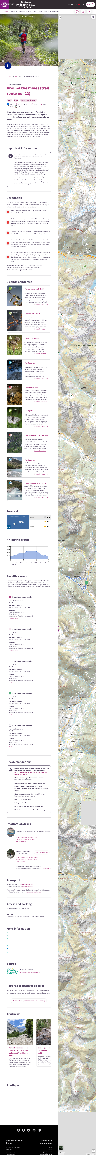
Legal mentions (47, 1152)
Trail (16, 77)
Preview (5, 12)
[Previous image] (3, 40)
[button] (93, 1151)
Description (14, 12)
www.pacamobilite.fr (26, 885)
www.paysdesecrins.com (33, 892)
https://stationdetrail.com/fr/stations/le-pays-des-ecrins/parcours (30, 773)
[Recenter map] (60, 17)
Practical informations (51, 12)
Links (50, 1147)
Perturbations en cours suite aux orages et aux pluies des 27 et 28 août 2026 (18, 1052)
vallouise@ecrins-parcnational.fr (26, 859)
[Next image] (55, 40)
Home (10, 77)
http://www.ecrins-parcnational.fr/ (27, 857)
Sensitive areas (37, 12)
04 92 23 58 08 (20, 861)
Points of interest (25, 12)
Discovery (71, 4)
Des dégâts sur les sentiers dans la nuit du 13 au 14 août (49, 1050)
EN (81, 4)
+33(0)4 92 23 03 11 (22, 841)
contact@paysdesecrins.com (25, 840)
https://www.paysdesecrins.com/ (26, 838)
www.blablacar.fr (27, 887)
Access (50, 1150)
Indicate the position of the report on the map (30, 1001)
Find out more (13, 619)
